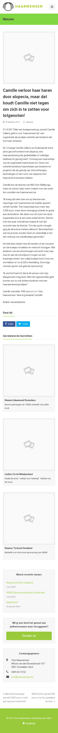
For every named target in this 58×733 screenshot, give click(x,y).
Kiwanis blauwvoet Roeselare (20, 400)
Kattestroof (12, 602)
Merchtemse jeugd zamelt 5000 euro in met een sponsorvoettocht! (15, 698)
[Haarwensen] (22, 6)
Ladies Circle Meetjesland (19, 474)
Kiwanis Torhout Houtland (18, 548)
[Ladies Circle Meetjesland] (29, 444)
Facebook (30, 723)
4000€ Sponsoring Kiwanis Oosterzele (25, 592)
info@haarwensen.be (22, 677)
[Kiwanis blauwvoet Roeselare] (29, 370)
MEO (49, 718)
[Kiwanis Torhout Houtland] (29, 518)
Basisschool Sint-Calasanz (19, 582)
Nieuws (29, 122)
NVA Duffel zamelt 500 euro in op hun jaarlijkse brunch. (43, 698)
